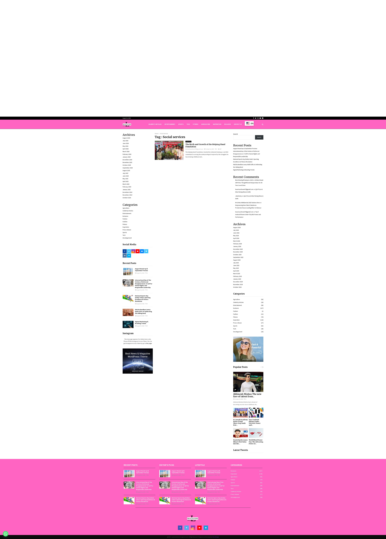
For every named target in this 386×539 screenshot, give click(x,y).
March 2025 (126, 184)
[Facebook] (180, 528)
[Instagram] (193, 528)
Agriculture (205, 124)
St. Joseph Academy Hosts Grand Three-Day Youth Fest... (240, 422)
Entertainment (170, 124)
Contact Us (238, 124)
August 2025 (126, 170)
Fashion (125, 219)
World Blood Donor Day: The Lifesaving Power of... (256, 441)
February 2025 (127, 187)
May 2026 (125, 146)
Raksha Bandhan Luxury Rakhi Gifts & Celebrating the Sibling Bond (143, 311)
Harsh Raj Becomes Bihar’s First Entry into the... (240, 441)
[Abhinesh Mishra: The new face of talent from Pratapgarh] (248, 382)
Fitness (195, 124)
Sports (181, 124)
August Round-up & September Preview (141, 270)
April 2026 (125, 149)
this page (149, 343)
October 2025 (127, 165)
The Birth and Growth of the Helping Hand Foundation (205, 145)
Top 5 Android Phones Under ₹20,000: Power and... (254, 422)
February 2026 (127, 154)
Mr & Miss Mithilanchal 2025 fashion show (247, 202)
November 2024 (127, 195)
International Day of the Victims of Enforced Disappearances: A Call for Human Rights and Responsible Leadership (143, 284)
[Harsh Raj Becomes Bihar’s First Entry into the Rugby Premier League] (240, 433)
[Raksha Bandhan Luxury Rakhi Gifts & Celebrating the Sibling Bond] (128, 312)
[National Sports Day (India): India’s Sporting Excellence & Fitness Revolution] (128, 298)
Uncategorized (127, 238)
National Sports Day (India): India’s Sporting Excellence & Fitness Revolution (142, 299)
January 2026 (126, 157)
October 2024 (127, 198)
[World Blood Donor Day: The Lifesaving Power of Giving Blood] (256, 433)
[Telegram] (206, 528)
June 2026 (126, 143)
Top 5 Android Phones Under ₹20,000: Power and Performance (248, 214)
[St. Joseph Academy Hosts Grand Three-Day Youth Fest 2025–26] (240, 413)
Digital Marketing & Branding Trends (141, 323)
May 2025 (125, 179)
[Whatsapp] (5, 533)
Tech (188, 124)
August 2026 (126, 138)
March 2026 (126, 151)
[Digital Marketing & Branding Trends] (128, 324)
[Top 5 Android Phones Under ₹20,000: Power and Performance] (256, 413)
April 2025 (125, 181)
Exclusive (227, 124)
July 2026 (125, 141)
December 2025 (127, 160)
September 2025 (128, 168)
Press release (127, 230)
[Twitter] (186, 528)
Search (235, 134)
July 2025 (125, 173)
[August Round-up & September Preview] (128, 271)
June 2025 (126, 176)
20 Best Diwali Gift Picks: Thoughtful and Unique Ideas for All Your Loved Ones (249, 182)
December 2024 (127, 192)
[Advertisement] (60, 14)
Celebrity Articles (155, 124)
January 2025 (126, 189)
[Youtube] (199, 528)
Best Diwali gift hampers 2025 (244, 180)
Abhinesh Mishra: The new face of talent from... (247, 395)
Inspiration (217, 124)
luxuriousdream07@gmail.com (195, 149)
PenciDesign (216, 537)
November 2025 (127, 162)
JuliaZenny (238, 196)
